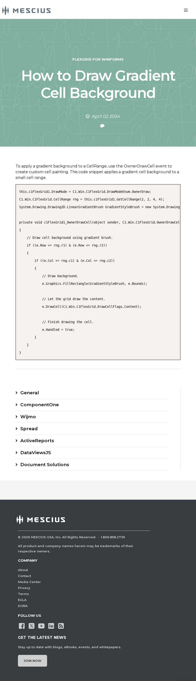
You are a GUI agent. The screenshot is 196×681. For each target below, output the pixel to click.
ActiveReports (37, 440)
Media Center (29, 582)
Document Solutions (44, 464)
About (23, 570)
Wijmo (28, 416)
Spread (29, 428)
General (29, 392)
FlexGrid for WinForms (98, 59)
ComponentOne (39, 404)
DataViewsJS (35, 452)
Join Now (32, 661)
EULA (22, 600)
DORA (23, 606)
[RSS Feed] (61, 625)
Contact (24, 576)
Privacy (24, 588)
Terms (23, 594)
